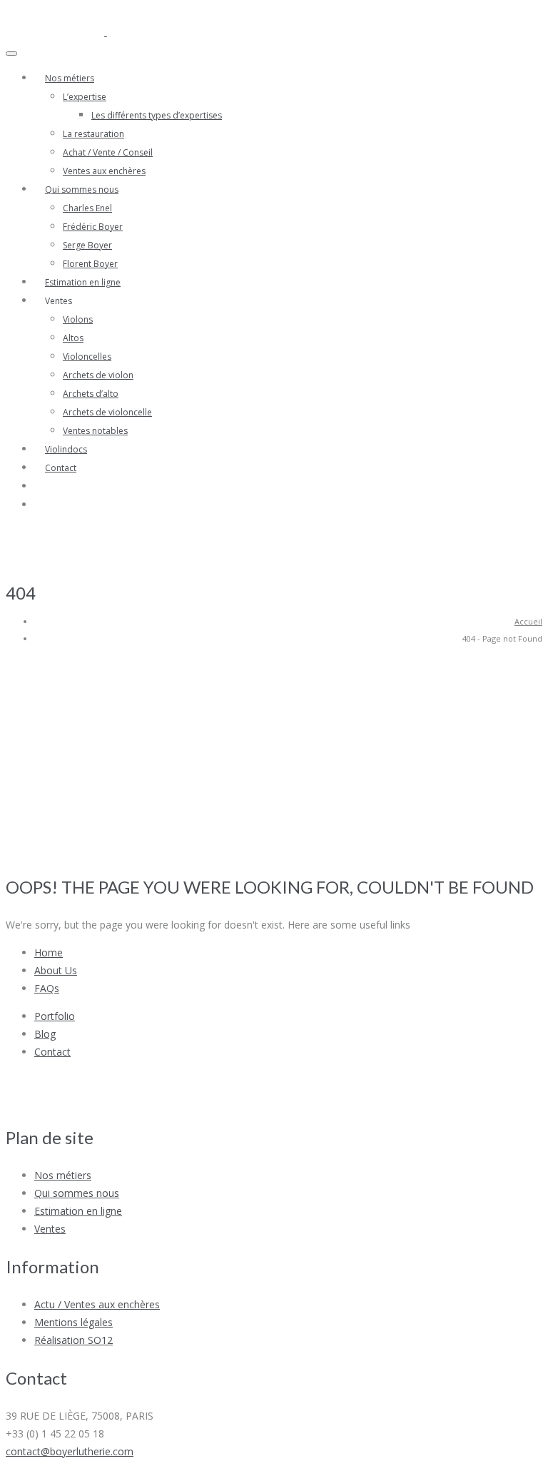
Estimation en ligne (83, 282)
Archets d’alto (90, 394)
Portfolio (54, 1016)
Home (48, 952)
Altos (73, 338)
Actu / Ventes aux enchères (97, 1304)
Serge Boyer (87, 245)
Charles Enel (87, 208)
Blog (45, 1034)
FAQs (46, 988)
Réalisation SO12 (73, 1340)
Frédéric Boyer (93, 227)
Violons (78, 319)
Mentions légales (73, 1322)
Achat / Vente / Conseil (108, 152)
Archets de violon (98, 375)
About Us (55, 970)
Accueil (528, 621)
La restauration (93, 134)
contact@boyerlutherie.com (69, 1451)
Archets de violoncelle (107, 412)
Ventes (50, 1228)
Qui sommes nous (81, 189)
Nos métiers (69, 78)
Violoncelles (87, 356)
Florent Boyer (90, 264)
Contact (60, 468)
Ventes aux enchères (104, 171)
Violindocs (66, 449)
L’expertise (84, 97)
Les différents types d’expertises (156, 115)
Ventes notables (95, 431)
